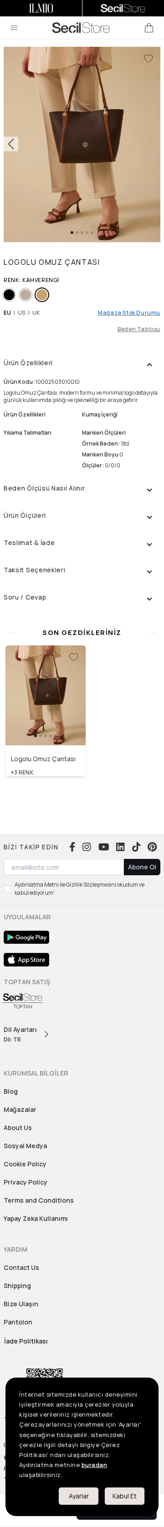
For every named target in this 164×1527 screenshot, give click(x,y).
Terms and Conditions (39, 1200)
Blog (11, 1091)
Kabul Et (125, 1496)
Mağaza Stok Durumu (129, 313)
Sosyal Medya (25, 1145)
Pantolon (18, 1322)
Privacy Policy (25, 1182)
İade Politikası (26, 1341)
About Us (18, 1127)
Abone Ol (142, 867)
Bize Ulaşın (21, 1303)
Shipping (17, 1285)
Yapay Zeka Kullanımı (36, 1218)
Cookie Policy (25, 1164)
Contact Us (21, 1267)
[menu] (14, 28)
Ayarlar (79, 1496)
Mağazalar (20, 1109)
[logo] (81, 28)
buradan (95, 1465)
